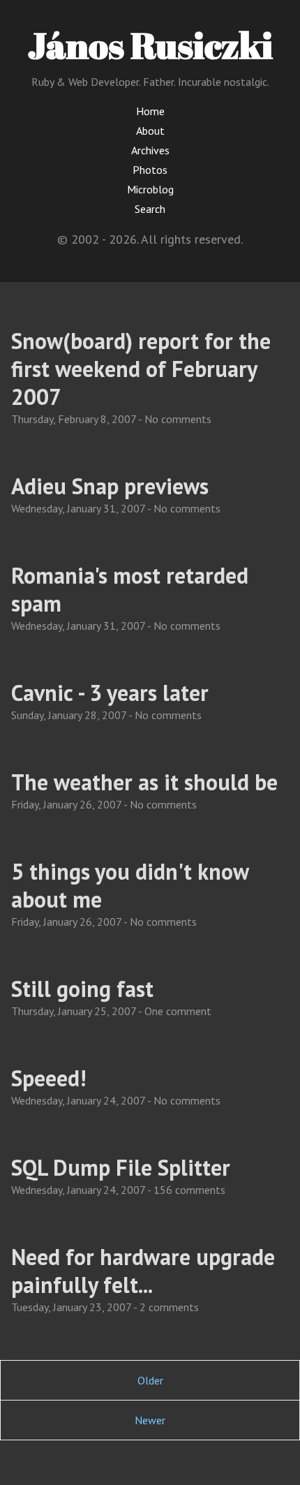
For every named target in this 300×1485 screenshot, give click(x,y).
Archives (150, 150)
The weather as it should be (144, 782)
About (150, 131)
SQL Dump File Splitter (120, 1167)
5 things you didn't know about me (129, 885)
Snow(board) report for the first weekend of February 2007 (141, 368)
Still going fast (82, 988)
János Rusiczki (150, 44)
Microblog (150, 189)
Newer (150, 1420)
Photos (150, 170)
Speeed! (48, 1078)
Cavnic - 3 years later (110, 692)
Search (150, 209)
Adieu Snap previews (110, 486)
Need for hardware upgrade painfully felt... (143, 1270)
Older (150, 1380)
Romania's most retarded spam (129, 589)
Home (150, 111)
